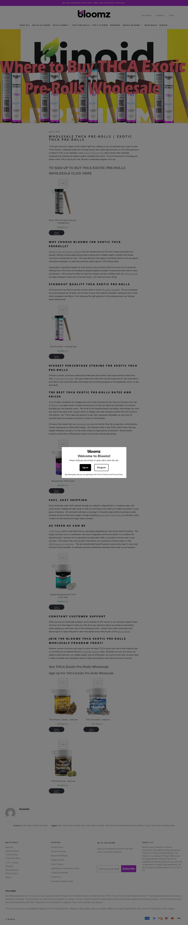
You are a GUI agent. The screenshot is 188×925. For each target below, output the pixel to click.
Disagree (101, 467)
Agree (85, 467)
